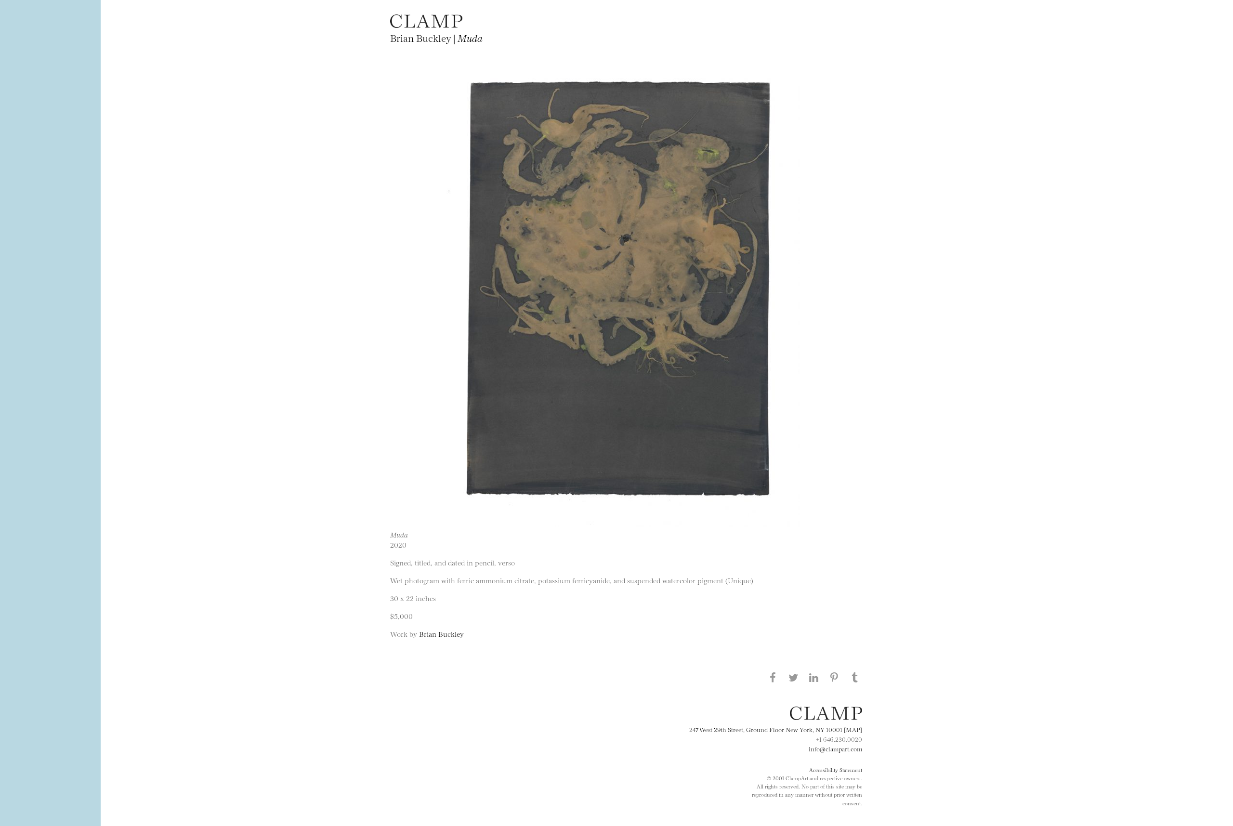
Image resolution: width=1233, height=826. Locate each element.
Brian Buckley (441, 633)
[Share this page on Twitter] (793, 677)
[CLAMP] (426, 24)
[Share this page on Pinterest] (834, 677)
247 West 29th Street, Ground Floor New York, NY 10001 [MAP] (775, 729)
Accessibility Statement (835, 769)
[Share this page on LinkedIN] (814, 677)
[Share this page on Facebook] (772, 677)
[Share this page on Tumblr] (855, 677)
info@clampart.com (835, 748)
